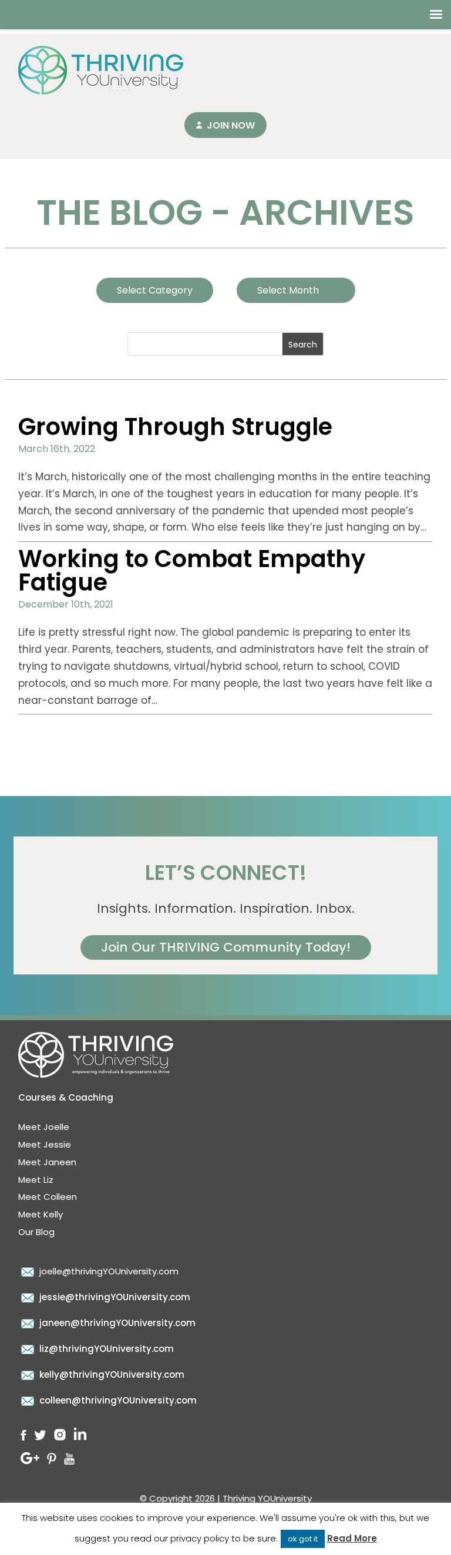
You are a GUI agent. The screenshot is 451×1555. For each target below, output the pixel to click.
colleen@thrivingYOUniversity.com (117, 1400)
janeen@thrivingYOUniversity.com (116, 1323)
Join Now (231, 125)
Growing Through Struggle (175, 426)
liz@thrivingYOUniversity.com (105, 1349)
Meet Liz (35, 1179)
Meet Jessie (44, 1144)
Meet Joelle (43, 1127)
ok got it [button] (303, 1538)
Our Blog (36, 1232)
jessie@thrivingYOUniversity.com (113, 1297)
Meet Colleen (47, 1196)
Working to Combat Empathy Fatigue (191, 570)
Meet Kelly (40, 1214)
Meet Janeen (47, 1162)
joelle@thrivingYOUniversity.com (108, 1271)
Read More (352, 1538)
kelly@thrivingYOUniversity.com (110, 1374)
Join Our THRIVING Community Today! (226, 947)
